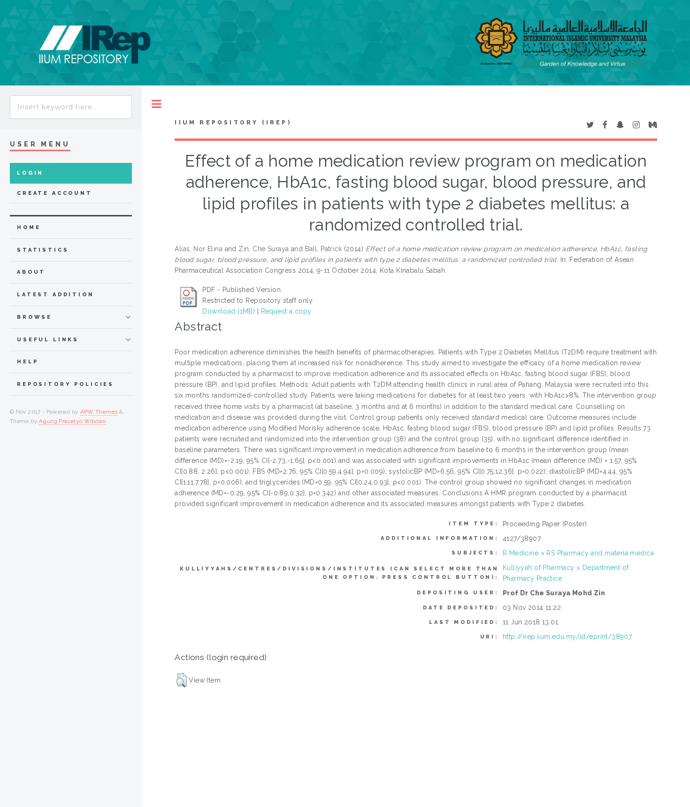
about (31, 272)
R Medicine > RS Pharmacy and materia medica (578, 553)
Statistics (43, 250)
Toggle (156, 104)
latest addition (55, 295)
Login (30, 173)
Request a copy (286, 311)
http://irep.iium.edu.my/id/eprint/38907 (567, 636)
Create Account (54, 193)
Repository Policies (65, 384)
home (28, 227)
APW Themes (99, 411)
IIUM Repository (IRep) (233, 122)
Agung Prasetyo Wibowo (72, 421)
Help (27, 362)
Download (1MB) (228, 311)
